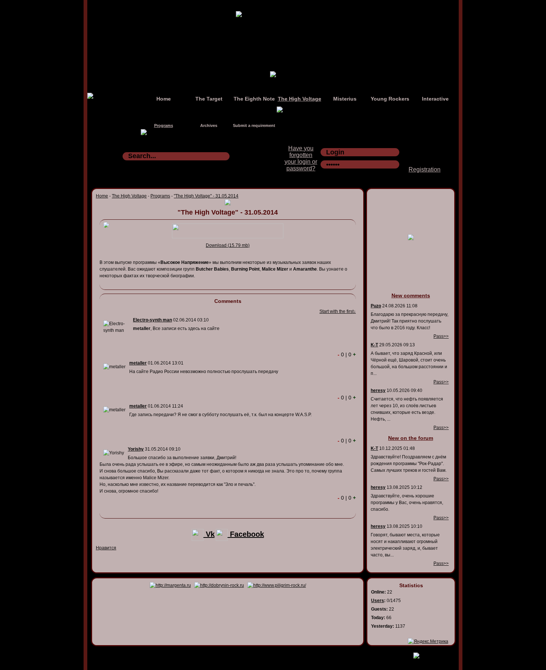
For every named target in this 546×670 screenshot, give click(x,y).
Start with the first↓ (337, 311)
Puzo (376, 305)
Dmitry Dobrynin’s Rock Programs (265, 654)
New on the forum (410, 438)
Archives (208, 125)
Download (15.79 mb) (228, 245)
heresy (378, 390)
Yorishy (136, 449)
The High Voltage (299, 99)
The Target (208, 99)
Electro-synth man (152, 320)
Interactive (435, 99)
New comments (410, 295)
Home (163, 99)
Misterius (345, 99)
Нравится (106, 547)
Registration (425, 169)
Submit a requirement (254, 125)
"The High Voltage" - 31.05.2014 (206, 196)
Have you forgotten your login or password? (301, 158)
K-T (374, 344)
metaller (138, 363)
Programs (163, 125)
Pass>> (441, 336)
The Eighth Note (254, 99)
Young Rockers (390, 99)
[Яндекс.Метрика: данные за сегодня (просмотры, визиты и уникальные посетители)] (428, 641)
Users (377, 600)
